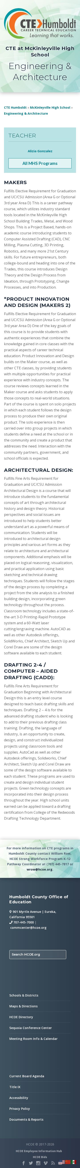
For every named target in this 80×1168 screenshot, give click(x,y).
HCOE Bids (40, 1157)
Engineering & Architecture (26, 113)
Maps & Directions (23, 1006)
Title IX (14, 1087)
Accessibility (18, 1098)
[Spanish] (74, 1161)
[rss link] (53, 1163)
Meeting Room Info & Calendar (33, 1039)
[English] (62, 1161)
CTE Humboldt (15, 107)
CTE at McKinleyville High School (40, 51)
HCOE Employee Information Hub (39, 1151)
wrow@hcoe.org (39, 869)
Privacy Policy (19, 1108)
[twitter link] (31, 1163)
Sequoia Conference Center (30, 1028)
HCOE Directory (21, 1017)
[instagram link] (38, 1163)
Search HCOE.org (26, 954)
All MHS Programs (40, 163)
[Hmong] (68, 1161)
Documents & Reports (26, 1119)
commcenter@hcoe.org (28, 927)
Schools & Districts (23, 995)
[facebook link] (24, 1163)
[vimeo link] (46, 1163)
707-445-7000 (23, 922)
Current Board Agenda (26, 1076)
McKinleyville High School (50, 107)
